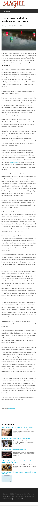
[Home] (19, 4)
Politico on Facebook (27, 499)
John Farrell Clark (19, 26)
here (8, 496)
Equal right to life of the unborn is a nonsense (16, 438)
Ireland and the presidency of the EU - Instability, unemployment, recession (17, 461)
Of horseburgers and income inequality (14, 449)
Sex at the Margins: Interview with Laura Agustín (17, 427)
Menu (8, 11)
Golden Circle (14, 162)
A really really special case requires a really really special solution (19, 472)
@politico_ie (16, 499)
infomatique (11, 408)
